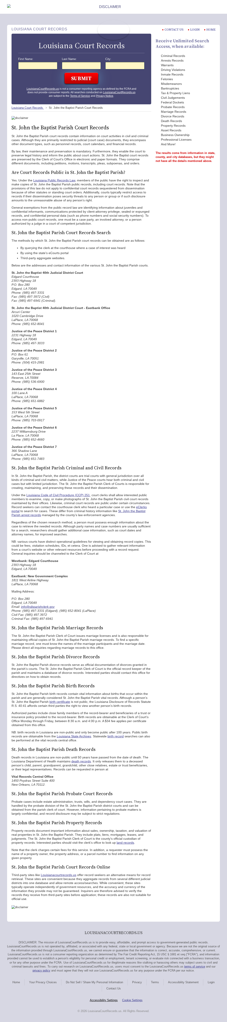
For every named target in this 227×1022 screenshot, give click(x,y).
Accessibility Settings (104, 1000)
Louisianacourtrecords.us (58, 875)
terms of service (194, 966)
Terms (155, 982)
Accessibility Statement (183, 982)
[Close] (216, 6)
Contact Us (113, 988)
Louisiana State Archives (74, 736)
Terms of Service (80, 95)
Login (195, 29)
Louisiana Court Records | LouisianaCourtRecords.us (113, 30)
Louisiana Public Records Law (54, 180)
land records (125, 842)
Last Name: (69, 59)
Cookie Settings (132, 1000)
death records (81, 761)
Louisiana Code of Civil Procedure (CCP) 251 (58, 495)
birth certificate (59, 701)
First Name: (25, 59)
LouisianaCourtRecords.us (43, 88)
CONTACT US (174, 29)
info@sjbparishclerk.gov (38, 606)
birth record (116, 736)
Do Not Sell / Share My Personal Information (94, 982)
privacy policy (41, 970)
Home (210, 29)
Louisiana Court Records (28, 107)
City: (108, 59)
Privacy (137, 982)
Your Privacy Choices (43, 982)
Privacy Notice (104, 95)
